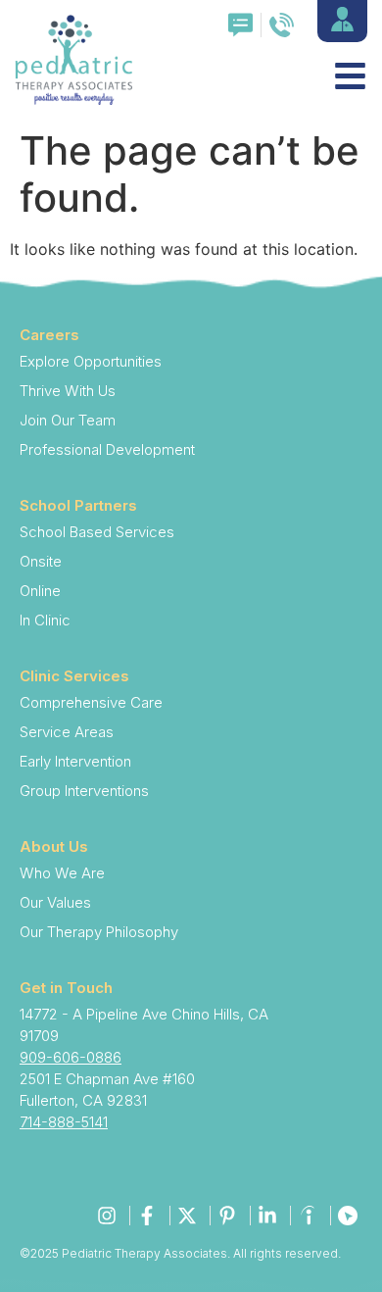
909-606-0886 (70, 1057)
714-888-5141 (64, 1122)
